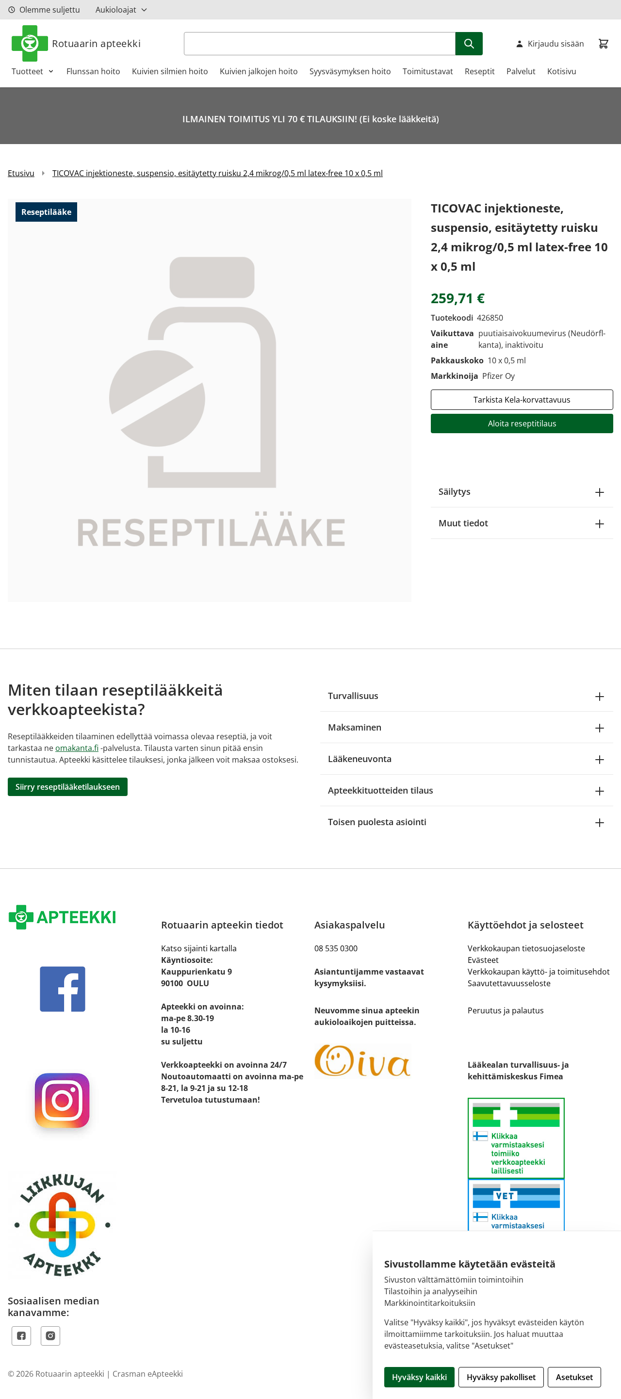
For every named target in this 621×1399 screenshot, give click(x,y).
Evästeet (483, 960)
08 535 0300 (336, 948)
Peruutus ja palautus (506, 1010)
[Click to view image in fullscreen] (209, 400)
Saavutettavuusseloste (509, 983)
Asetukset (574, 1377)
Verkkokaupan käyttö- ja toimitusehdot (539, 971)
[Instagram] (50, 1336)
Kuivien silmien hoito (170, 71)
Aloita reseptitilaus (522, 423)
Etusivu (21, 173)
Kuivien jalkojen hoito (259, 71)
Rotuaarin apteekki (96, 43)
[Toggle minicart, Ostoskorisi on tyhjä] (603, 43)
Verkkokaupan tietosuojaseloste (526, 948)
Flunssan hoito (93, 71)
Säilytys (455, 491)
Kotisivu (561, 71)
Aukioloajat (116, 9)
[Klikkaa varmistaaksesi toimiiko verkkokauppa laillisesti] (540, 1178)
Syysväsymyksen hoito (350, 71)
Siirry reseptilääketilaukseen (68, 786)
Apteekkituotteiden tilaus (380, 790)
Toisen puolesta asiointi (377, 822)
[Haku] (469, 43)
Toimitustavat (428, 71)
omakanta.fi (76, 748)
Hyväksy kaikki (419, 1377)
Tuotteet (27, 71)
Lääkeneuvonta (360, 759)
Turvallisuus (353, 695)
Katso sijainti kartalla (199, 948)
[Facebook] (21, 1336)
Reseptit (480, 71)
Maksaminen (354, 727)
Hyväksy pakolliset (501, 1377)
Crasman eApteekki (148, 1373)
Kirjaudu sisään (556, 43)
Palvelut (521, 71)
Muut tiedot (463, 523)
